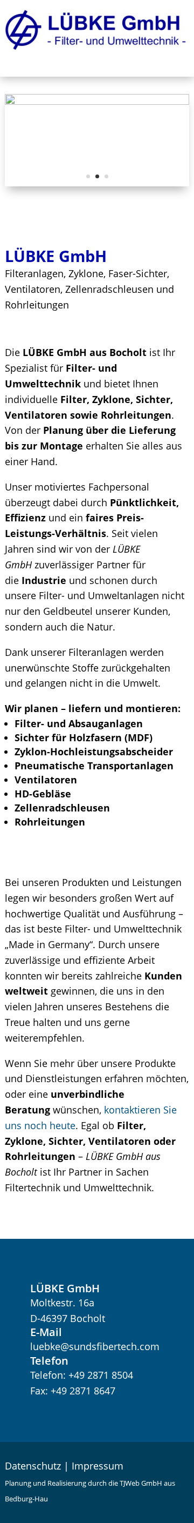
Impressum (97, 1465)
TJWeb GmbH (141, 1483)
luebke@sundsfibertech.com (95, 1346)
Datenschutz (33, 1465)
